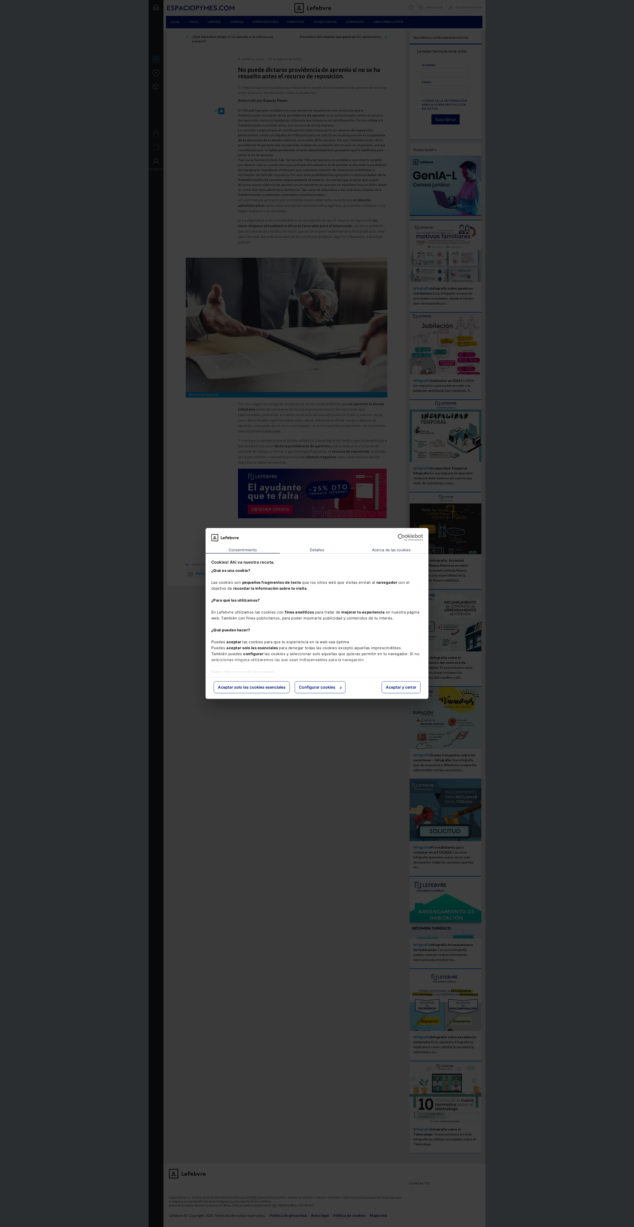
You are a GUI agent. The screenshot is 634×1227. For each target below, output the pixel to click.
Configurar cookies (317, 687)
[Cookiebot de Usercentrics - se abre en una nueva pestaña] (401, 537)
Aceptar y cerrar (401, 687)
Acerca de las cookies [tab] (391, 550)
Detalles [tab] (317, 550)
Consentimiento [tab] (243, 550)
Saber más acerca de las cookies (243, 671)
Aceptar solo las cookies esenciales (252, 687)
